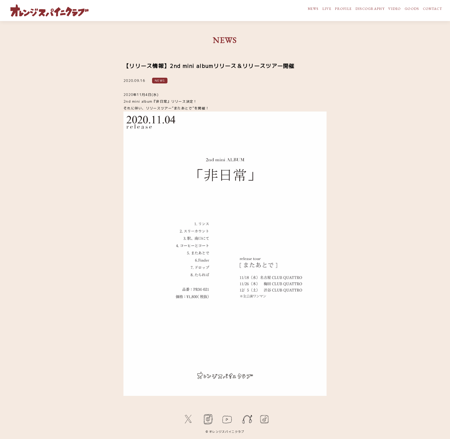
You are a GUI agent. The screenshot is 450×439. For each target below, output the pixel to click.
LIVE (326, 8)
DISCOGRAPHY (370, 8)
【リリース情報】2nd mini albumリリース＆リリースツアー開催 (209, 66)
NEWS (313, 8)
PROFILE (343, 8)
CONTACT (432, 8)
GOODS (412, 8)
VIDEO (394, 8)
